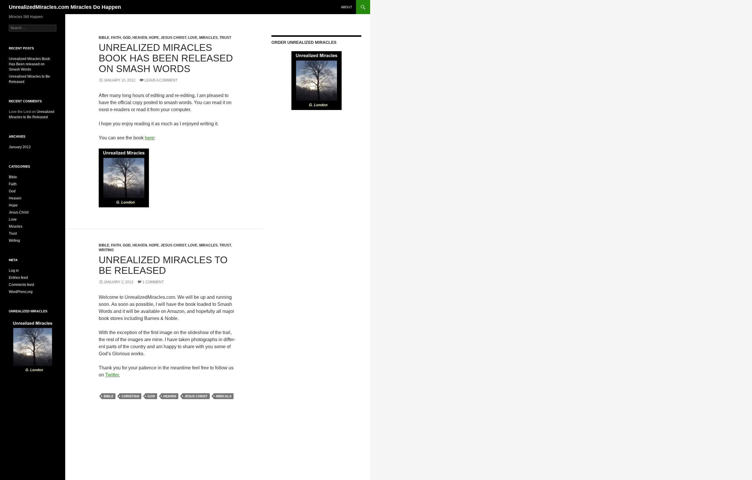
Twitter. (112, 374)
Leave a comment (161, 80)
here (149, 137)
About (346, 7)
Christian (130, 396)
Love (192, 38)
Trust (225, 38)
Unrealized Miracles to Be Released (163, 265)
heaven (169, 396)
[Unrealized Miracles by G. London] (124, 177)
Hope (154, 38)
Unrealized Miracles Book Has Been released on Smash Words (166, 58)
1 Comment (153, 282)
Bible (104, 38)
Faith (116, 38)
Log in (14, 271)
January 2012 (20, 147)
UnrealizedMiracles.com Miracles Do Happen (65, 7)
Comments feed (21, 285)
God (127, 38)
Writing (106, 250)
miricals (223, 396)
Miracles (208, 38)
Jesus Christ (173, 38)
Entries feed (18, 278)
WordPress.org (21, 292)
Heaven (139, 38)
